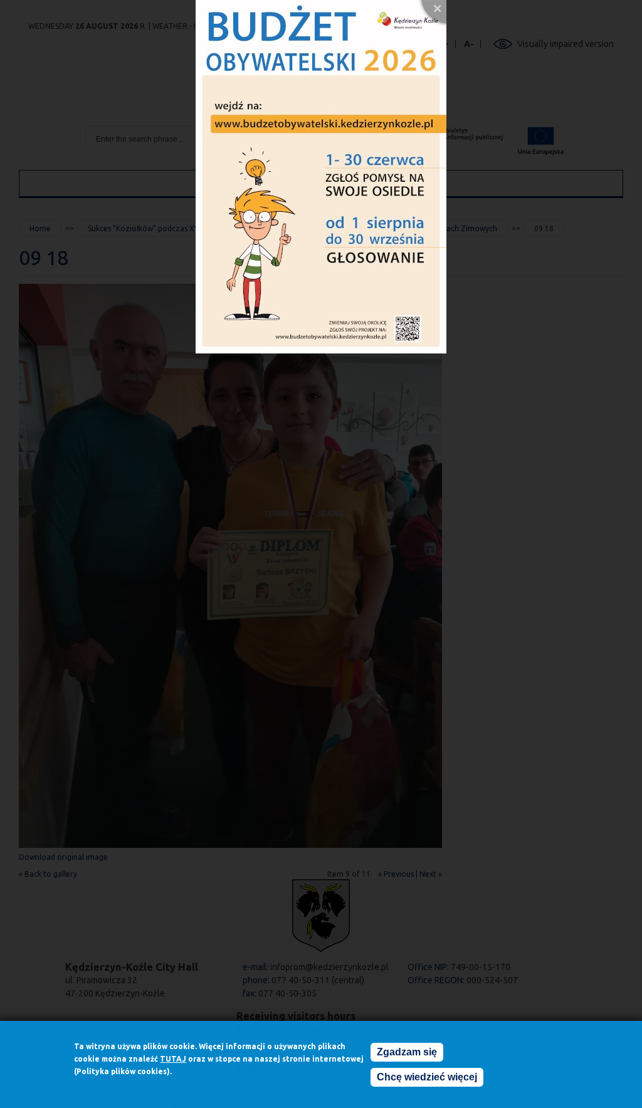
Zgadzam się (407, 1052)
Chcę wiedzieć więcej (427, 1077)
